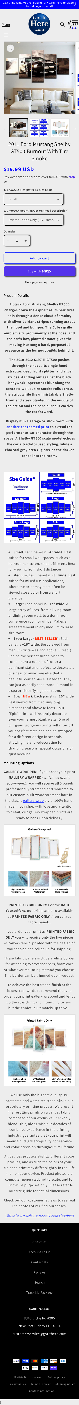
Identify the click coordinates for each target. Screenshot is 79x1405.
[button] (6, 24)
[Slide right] (75, 129)
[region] (39, 4)
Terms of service (41, 1384)
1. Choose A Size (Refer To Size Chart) (29, 190)
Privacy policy (17, 1384)
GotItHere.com (33, 1377)
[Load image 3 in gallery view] (60, 128)
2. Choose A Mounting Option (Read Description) (36, 211)
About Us (39, 1241)
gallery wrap (33, 800)
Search (39, 1282)
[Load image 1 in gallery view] (18, 128)
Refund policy (56, 1377)
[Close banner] (75, 5)
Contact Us (39, 1262)
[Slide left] (4, 129)
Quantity (10, 231)
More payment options (39, 282)
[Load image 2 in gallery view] (39, 128)
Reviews (39, 1272)
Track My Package (39, 1292)
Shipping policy (65, 1384)
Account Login (39, 1252)
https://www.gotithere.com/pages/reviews (39, 1215)
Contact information (41, 1391)
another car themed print (27, 426)
